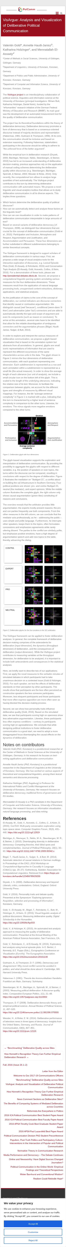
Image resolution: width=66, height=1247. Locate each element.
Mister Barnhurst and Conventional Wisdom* (41, 1174)
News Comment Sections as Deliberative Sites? (40, 1099)
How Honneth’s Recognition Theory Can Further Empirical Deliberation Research (32, 1055)
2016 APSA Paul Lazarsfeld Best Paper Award (41, 1131)
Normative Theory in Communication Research (40, 1150)
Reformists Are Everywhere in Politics (45, 1111)
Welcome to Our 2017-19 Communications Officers (38, 1075)
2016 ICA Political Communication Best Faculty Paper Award (34, 1119)
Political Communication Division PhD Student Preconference (33, 1135)
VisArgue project (15, 94)
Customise (33, 1232)
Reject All (33, 1240)
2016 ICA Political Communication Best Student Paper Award (33, 1115)
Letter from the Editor (52, 1071)
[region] (33, 1222)
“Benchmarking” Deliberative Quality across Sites (29, 1048)
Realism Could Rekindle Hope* (48, 1178)
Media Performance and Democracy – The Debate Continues (33, 1155)
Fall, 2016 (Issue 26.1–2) (15, 1065)
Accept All (33, 1224)
